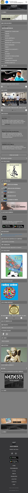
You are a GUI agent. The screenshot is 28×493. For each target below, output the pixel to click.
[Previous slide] (2, 87)
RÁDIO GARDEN (5, 341)
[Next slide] (26, 87)
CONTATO (14, 481)
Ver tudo (3, 368)
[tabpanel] (14, 76)
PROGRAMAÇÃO (14, 468)
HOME (14, 465)
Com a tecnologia (12, 490)
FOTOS (14, 471)
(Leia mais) (7, 124)
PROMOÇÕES (14, 476)
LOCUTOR (14, 479)
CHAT (14, 484)
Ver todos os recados (6, 158)
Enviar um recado (14, 155)
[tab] (11, 86)
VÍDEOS (14, 473)
